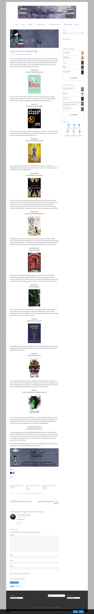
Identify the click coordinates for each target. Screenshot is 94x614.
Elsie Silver (66, 94)
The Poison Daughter (68, 88)
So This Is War (66, 52)
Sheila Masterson (67, 89)
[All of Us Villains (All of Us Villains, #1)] (82, 74)
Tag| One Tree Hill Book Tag (16, 485)
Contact (77, 24)
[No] (92, 611)
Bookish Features (41, 24)
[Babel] (82, 69)
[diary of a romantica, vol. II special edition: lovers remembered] (82, 105)
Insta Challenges (68, 24)
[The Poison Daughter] (82, 90)
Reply (18, 524)
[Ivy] (82, 64)
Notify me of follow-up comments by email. (20, 573)
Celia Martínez (66, 105)
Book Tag (23, 493)
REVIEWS (30, 24)
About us (23, 24)
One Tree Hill (29, 493)
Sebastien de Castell (67, 58)
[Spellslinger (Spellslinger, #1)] (82, 59)
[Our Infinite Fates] (82, 110)
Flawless (65, 93)
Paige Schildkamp (22, 515)
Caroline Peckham (67, 99)
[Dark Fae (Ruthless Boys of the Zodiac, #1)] (82, 100)
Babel (64, 66)
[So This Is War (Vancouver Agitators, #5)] (82, 54)
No (81, 611)
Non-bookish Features (54, 24)
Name (11, 554)
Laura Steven (66, 109)
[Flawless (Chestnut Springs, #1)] (82, 95)
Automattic (58, 607)
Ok (75, 611)
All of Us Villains (67, 71)
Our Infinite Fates (67, 108)
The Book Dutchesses (27, 54)
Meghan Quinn (66, 53)
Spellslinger (66, 57)
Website (12, 566)
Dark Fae (65, 97)
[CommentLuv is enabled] (17, 586)
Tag (16, 493)
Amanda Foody (66, 72)
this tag (45, 60)
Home (16, 24)
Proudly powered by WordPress (39, 607)
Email (11, 560)
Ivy (64, 61)
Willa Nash (66, 63)
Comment (12, 535)
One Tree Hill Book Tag (37, 493)
